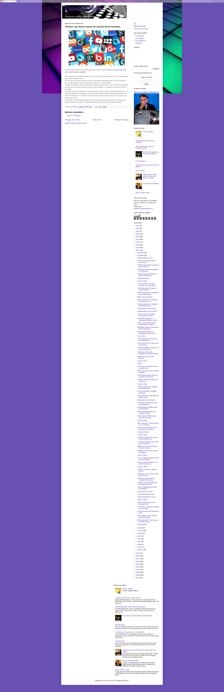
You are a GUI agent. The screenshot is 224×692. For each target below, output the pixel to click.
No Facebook (140, 36)
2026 (137, 225)
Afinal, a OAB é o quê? (143, 192)
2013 (137, 561)
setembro (141, 530)
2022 (137, 236)
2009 (137, 572)
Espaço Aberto (83, 8)
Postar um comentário (73, 115)
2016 (137, 553)
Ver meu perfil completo (141, 29)
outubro (140, 528)
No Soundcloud (140, 40)
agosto (140, 533)
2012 (137, 564)
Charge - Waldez (148, 131)
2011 (137, 567)
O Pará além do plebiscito (151, 183)
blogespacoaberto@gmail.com (143, 208)
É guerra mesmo (142, 466)
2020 (137, 242)
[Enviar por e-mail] (99, 107)
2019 (137, 245)
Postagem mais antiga (121, 120)
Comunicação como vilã (144, 491)
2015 (137, 556)
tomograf (111, 680)
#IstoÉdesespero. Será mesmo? (147, 311)
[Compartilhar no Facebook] (104, 107)
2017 (137, 250)
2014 (137, 558)
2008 (137, 575)
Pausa (139, 363)
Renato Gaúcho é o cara (145, 258)
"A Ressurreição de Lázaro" (146, 494)
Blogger (126, 680)
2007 (137, 578)
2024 (137, 231)
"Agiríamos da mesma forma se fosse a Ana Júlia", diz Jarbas (150, 176)
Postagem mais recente (72, 120)
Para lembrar (141, 336)
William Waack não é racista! (146, 400)
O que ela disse (142, 281)
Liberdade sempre (143, 432)
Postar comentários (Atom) (78, 123)
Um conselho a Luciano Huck (146, 308)
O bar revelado (140, 170)
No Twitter (139, 43)
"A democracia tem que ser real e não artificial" (129, 632)
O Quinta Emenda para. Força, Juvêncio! (127, 598)
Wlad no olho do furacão (145, 297)
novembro (141, 255)
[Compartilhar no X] (102, 107)
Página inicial (97, 120)
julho (139, 536)
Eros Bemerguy (140, 161)
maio (139, 541)
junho (139, 539)
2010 (137, 569)
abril (139, 544)
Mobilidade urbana (143, 278)
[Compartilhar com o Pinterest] (106, 107)
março (140, 547)
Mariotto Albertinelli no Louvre (146, 497)
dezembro (141, 252)
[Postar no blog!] (101, 107)
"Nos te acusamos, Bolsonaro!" (146, 92)
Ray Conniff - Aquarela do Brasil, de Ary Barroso (137, 615)
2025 (137, 228)
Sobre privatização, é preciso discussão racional (130, 607)
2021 (137, 239)
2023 (137, 234)
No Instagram (140, 38)
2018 (137, 247)
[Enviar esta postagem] (96, 106)
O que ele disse (142, 384)
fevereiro (140, 550)
